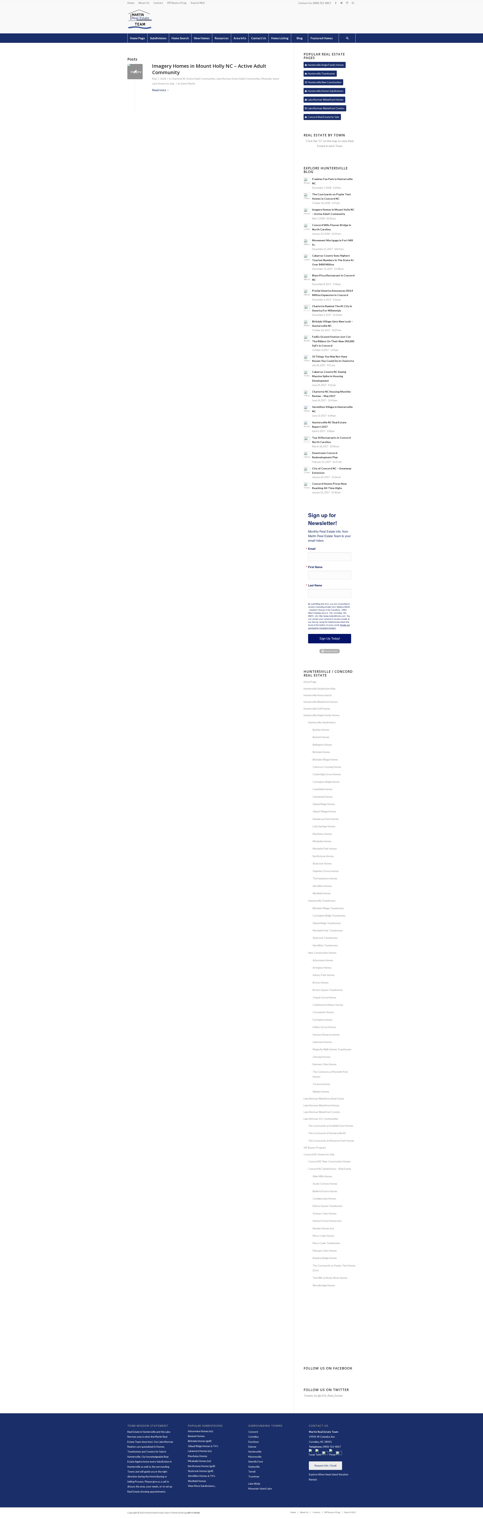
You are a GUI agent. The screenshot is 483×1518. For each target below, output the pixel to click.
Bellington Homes (322, 744)
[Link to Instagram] (353, 3)
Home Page (310, 681)
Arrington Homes (322, 967)
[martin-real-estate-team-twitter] (318, 1453)
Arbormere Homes (323, 960)
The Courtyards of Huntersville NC (327, 1133)
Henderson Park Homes (326, 819)
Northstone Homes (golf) (201, 1466)
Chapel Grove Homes (324, 997)
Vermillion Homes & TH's (202, 1475)
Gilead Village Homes (324, 811)
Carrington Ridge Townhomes (329, 915)
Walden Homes (321, 1091)
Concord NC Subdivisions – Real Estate (329, 1168)
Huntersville (254, 1451)
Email (311, 548)
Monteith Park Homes (325, 848)
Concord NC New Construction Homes (329, 1161)
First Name (315, 567)
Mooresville (254, 1456)
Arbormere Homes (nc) (200, 1431)
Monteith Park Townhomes (328, 930)
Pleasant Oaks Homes (325, 1250)
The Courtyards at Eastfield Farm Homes (330, 1125)
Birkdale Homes (321, 752)
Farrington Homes (322, 1019)
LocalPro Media (192, 1512)
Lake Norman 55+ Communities (321, 1118)
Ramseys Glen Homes (324, 1064)
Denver (252, 1446)
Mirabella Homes (322, 841)
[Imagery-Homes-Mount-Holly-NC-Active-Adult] (135, 71)
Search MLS (198, 2)
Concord (253, 1431)
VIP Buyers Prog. (177, 2)
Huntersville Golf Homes (317, 708)
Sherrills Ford (255, 1461)
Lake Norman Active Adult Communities (238, 78)
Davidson (253, 1441)
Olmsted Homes (322, 1056)
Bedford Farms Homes (325, 1191)
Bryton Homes (320, 982)
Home (130, 2)
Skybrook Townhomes (325, 937)
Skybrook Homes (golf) (200, 1471)
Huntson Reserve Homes (326, 1034)
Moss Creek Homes (323, 1235)
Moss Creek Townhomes (326, 1243)
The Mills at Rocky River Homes (330, 1277)
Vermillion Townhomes (325, 945)
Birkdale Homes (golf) (200, 1441)
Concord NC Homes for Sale (319, 1154)
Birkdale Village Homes (325, 759)
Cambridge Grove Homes (327, 774)
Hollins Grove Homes (324, 1027)
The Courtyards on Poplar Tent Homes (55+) (334, 1268)
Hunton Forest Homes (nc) (327, 1220)
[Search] (347, 38)
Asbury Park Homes (324, 975)
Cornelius (253, 1436)
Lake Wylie (254, 1483)
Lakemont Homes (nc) (200, 1451)
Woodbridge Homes (324, 1285)
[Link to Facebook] (335, 3)
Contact (158, 2)
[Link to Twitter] (341, 3)
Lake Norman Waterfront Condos (322, 1112)
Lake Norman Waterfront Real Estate (324, 1098)
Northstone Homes (323, 856)
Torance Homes (321, 1084)
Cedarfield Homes (322, 789)
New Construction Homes (322, 952)
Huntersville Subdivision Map (319, 688)
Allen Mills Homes (322, 1176)
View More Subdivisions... (202, 1485)
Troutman (253, 1476)
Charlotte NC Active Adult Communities (193, 78)
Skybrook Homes (322, 863)
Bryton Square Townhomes (328, 989)
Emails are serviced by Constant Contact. (329, 626)
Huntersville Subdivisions (322, 722)
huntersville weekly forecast (330, 1353)
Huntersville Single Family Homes (322, 715)
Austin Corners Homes (325, 1183)
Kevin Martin (188, 83)
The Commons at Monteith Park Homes (330, 1074)
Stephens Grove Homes (326, 871)
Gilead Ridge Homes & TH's (203, 1446)
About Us (143, 2)
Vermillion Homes (322, 885)
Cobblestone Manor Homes (328, 1004)
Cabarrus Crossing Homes (327, 766)
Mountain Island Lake (260, 1488)
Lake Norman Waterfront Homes (321, 1105)
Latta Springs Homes (324, 826)
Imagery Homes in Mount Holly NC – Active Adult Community (209, 69)
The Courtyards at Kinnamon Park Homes (331, 1140)
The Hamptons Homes (325, 878)
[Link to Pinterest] (347, 3)
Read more (159, 90)
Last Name (315, 585)
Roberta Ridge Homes (325, 1258)
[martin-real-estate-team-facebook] (312, 1453)
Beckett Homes (321, 737)
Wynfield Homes (322, 893)
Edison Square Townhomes (327, 1205)
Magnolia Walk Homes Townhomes (332, 1049)
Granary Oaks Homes (324, 1213)
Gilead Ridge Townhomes (327, 923)
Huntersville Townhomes (321, 900)
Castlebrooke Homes (324, 1198)
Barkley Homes (321, 729)
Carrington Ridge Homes (326, 781)
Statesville (254, 1466)
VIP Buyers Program (315, 1147)
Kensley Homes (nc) (323, 1228)
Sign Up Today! (329, 638)
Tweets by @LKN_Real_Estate (323, 1395)
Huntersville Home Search (318, 695)
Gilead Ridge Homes (324, 804)
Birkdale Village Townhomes (328, 908)
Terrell (251, 1471)
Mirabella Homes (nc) (199, 1461)
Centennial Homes (323, 796)
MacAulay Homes (322, 833)
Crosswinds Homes (323, 1012)
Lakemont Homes (322, 1042)
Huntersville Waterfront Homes (321, 701)
